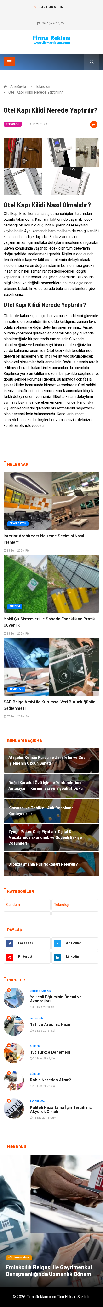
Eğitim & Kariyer (40, 991)
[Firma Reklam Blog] (51, 40)
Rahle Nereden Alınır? (50, 1079)
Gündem (15, 606)
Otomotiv (37, 1018)
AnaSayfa (18, 86)
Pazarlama (37, 1101)
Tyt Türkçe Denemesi (50, 1052)
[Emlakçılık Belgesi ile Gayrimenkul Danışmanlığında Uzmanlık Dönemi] (51, 1221)
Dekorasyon (18, 523)
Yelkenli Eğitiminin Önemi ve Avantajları (56, 998)
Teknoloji (42, 86)
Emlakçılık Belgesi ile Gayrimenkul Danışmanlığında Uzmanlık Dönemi (49, 1270)
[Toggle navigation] (9, 61)
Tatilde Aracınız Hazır (50, 1024)
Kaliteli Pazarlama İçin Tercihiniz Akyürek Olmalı (61, 1109)
